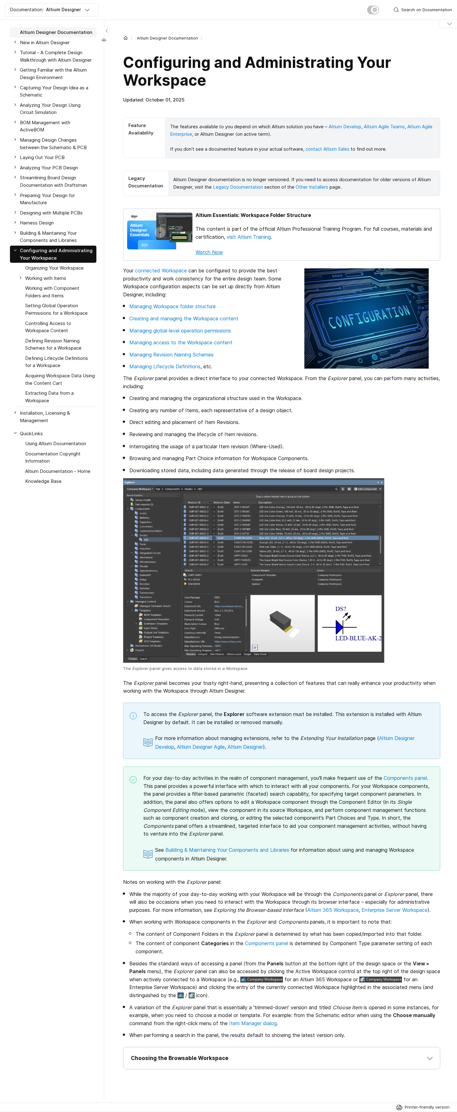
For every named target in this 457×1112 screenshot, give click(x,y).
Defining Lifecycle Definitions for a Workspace (56, 362)
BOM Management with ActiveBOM (45, 126)
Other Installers (312, 187)
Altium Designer (245, 747)
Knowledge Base (43, 481)
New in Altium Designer (45, 42)
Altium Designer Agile (201, 747)
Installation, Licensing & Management (45, 416)
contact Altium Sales (327, 149)
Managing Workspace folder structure (172, 306)
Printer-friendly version (427, 1107)
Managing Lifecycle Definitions (165, 366)
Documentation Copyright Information (53, 457)
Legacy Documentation (238, 187)
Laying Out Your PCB (42, 157)
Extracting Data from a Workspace (49, 396)
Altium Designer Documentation (167, 37)
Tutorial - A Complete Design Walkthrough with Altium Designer (56, 56)
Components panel (405, 778)
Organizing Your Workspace (54, 268)
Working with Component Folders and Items (52, 292)
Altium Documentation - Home (57, 471)
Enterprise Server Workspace (394, 910)
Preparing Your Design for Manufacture (47, 198)
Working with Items (45, 278)
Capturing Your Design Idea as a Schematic (54, 91)
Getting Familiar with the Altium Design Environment (53, 73)
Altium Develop (345, 127)
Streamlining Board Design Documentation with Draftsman (53, 181)
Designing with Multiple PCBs (51, 213)
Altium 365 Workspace (333, 910)
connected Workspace (161, 270)
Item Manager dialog (253, 1023)
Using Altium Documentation (55, 443)
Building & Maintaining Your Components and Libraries (227, 850)
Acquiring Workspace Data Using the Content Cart (60, 379)
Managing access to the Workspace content (181, 342)
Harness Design (37, 223)
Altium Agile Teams (384, 127)
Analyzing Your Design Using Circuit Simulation (50, 108)
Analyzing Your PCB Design (49, 168)
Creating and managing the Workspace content (183, 318)
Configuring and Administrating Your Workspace (56, 254)
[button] (281, 1058)
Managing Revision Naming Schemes (171, 354)
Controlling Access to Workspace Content (48, 327)
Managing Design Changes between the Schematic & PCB (53, 143)
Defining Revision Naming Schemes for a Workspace (53, 344)
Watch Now (209, 252)
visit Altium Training (249, 237)
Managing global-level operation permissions (180, 330)
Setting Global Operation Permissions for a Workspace (56, 309)
